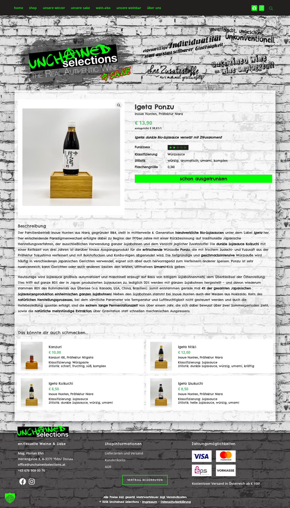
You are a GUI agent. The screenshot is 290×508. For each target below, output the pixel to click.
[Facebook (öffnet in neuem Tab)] (254, 8)
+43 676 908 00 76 (31, 470)
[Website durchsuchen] (271, 8)
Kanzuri (55, 347)
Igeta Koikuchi (61, 383)
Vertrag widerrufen (145, 480)
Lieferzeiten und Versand (124, 453)
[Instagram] (32, 481)
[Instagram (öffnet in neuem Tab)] (261, 8)
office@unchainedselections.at (41, 464)
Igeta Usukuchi (190, 383)
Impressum (149, 501)
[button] (10, 498)
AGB (108, 467)
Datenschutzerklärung (176, 501)
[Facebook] (22, 481)
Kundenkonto (115, 460)
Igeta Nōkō (187, 347)
